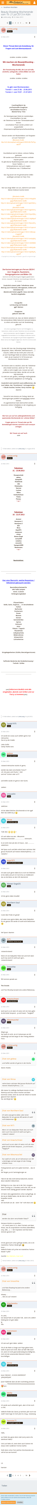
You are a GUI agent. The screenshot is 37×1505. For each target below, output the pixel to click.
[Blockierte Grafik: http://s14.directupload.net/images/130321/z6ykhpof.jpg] (18, 218)
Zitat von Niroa (9, 1079)
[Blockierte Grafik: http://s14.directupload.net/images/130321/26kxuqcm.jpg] (18, 232)
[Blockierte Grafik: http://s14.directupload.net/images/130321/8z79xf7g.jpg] (18, 142)
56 (26, 23)
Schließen (20, 1502)
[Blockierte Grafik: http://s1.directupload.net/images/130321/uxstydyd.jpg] (18, 238)
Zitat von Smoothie (10, 1281)
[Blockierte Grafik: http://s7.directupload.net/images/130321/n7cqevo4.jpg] (18, 227)
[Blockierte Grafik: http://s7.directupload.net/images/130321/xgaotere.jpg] (18, 210)
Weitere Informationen (8, 1502)
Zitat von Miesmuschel (12, 1154)
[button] (3, 2)
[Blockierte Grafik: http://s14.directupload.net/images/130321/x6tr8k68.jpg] (18, 243)
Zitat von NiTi (8, 1125)
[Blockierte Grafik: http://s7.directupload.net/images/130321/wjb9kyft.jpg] (18, 252)
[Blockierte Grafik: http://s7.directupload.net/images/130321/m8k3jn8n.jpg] (18, 247)
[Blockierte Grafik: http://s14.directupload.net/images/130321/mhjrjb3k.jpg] (18, 198)
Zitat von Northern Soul (12, 1110)
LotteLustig (7, 17)
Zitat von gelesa (9, 1058)
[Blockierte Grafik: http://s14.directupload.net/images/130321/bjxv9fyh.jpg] (18, 214)
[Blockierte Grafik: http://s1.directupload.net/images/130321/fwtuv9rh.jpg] (18, 223)
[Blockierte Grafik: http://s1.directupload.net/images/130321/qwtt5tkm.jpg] (18, 203)
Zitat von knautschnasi (12, 1140)
